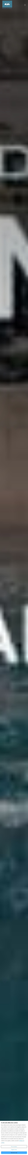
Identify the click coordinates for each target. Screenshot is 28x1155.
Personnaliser (14, 1146)
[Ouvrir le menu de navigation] (25, 5)
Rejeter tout (14, 1149)
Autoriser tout (14, 1152)
